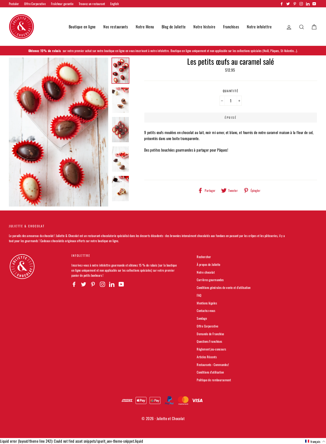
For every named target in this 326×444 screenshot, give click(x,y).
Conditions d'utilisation (210, 372)
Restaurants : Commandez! (213, 364)
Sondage (202, 318)
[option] (163, 50)
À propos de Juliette (208, 264)
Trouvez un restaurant (92, 3)
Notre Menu (145, 26)
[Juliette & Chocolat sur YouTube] (121, 284)
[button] (315, 441)
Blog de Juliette (174, 26)
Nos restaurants (115, 26)
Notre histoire (204, 26)
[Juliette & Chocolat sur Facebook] (74, 284)
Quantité (231, 91)
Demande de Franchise (210, 333)
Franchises (231, 26)
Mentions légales (207, 303)
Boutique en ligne (82, 26)
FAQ (199, 295)
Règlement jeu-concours (211, 349)
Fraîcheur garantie (62, 3)
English (114, 3)
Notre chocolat (206, 272)
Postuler (14, 3)
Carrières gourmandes (210, 279)
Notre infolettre (259, 26)
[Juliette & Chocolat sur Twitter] (83, 284)
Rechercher (204, 256)
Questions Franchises (209, 341)
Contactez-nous (206, 310)
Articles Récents (207, 356)
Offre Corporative (35, 3)
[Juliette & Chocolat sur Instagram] (102, 284)
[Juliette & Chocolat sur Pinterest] (93, 284)
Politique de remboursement (214, 380)
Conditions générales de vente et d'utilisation (224, 287)
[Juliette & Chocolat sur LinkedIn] (111, 284)
